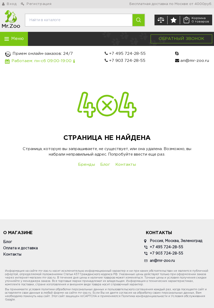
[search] (138, 20)
